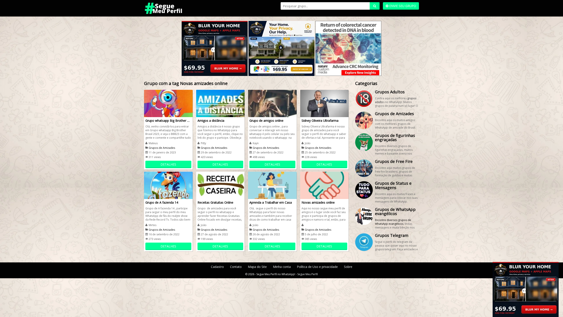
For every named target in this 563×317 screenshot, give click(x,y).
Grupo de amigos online (266, 120)
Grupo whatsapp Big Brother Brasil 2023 (168, 120)
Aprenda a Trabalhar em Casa (270, 202)
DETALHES (168, 164)
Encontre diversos (386, 220)
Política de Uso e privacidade (317, 267)
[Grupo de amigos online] (272, 103)
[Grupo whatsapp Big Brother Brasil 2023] (168, 103)
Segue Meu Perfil (307, 274)
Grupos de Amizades (162, 148)
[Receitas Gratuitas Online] (220, 185)
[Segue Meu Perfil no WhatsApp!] (173, 8)
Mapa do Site (257, 267)
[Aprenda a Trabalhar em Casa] (272, 185)
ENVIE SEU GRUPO (402, 6)
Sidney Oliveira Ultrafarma (320, 120)
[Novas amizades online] (324, 185)
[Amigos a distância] (220, 103)
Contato (236, 267)
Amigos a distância (210, 120)
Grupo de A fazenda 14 (161, 202)
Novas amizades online (318, 202)
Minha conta (282, 267)
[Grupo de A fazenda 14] (168, 185)
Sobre (348, 267)
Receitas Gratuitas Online (215, 202)
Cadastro (217, 267)
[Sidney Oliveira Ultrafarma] (324, 103)
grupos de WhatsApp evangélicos (393, 222)
